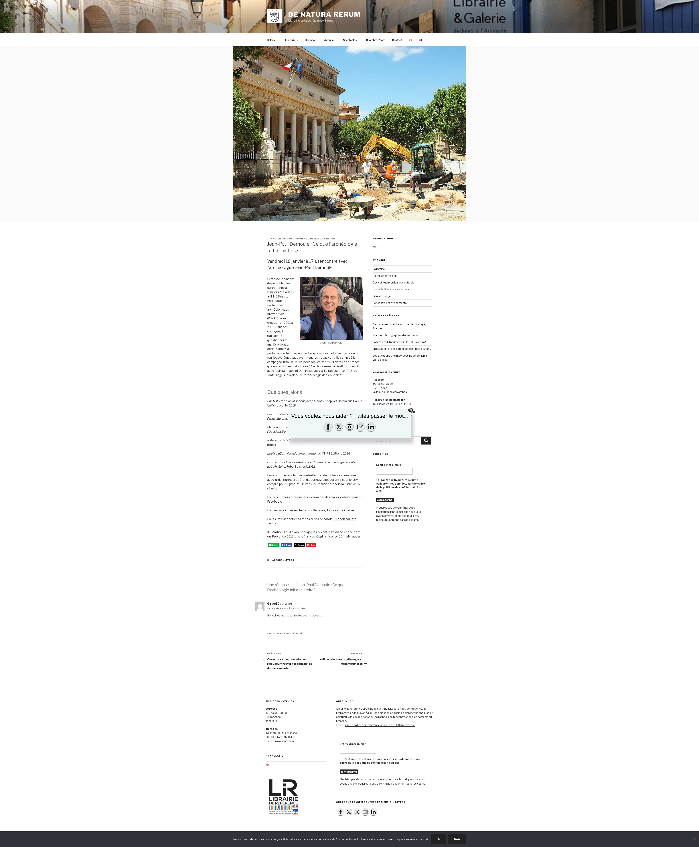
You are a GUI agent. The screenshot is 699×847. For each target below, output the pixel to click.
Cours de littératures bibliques (391, 289)
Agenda (329, 39)
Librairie (290, 39)
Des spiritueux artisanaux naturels (393, 282)
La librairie (379, 268)
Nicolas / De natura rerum (315, 238)
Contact (397, 39)
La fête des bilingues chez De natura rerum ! (399, 342)
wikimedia (353, 536)
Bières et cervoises (385, 275)
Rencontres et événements (390, 302)
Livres (290, 560)
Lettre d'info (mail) (389, 464)
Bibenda (310, 39)
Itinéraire (271, 720)
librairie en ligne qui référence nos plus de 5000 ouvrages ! (380, 725)
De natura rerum (324, 14)
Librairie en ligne (382, 296)
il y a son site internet (341, 510)
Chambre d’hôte (375, 39)
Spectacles (350, 39)
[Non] (694, 839)
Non (457, 839)
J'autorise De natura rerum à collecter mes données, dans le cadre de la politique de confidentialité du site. (400, 485)
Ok (439, 839)
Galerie (271, 39)
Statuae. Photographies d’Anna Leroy (395, 335)
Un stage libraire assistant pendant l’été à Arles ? (402, 348)
